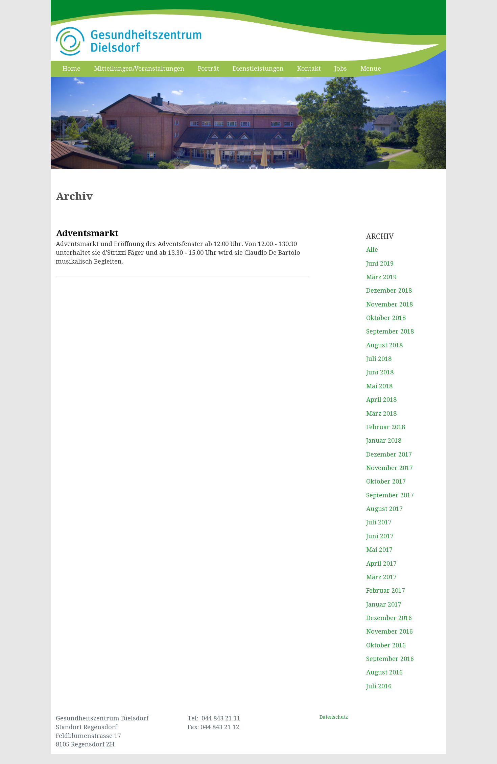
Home (71, 68)
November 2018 (389, 304)
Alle (372, 249)
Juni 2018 (380, 372)
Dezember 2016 (389, 617)
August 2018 (384, 345)
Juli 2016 (379, 686)
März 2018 (381, 413)
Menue (370, 68)
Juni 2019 (380, 263)
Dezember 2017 (389, 454)
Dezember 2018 (389, 290)
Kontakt (309, 68)
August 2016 (384, 672)
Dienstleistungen (258, 68)
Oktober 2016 (386, 645)
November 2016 (389, 631)
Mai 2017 (379, 549)
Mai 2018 (379, 386)
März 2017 (381, 577)
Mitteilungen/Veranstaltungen (139, 68)
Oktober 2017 (386, 481)
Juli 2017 (379, 522)
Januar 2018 (383, 440)
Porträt (208, 68)
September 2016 (390, 658)
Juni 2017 (380, 536)
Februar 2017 (385, 590)
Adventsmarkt (87, 233)
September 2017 (390, 495)
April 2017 (381, 563)
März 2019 (381, 276)
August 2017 (384, 508)
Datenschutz (334, 717)
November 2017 (389, 467)
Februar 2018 (385, 426)
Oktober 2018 (386, 317)
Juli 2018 (379, 358)
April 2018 (381, 399)
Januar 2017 (383, 604)
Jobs (340, 68)
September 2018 (390, 331)
